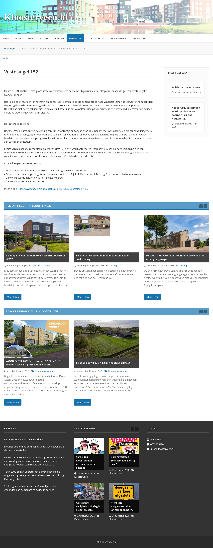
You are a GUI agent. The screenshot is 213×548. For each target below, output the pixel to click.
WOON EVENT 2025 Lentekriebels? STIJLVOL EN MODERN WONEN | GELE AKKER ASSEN (34, 362)
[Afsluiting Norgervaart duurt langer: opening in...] (124, 491)
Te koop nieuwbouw (45, 370)
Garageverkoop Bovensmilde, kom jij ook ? (123, 460)
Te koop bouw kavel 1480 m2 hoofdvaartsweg (103, 362)
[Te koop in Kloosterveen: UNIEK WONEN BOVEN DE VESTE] (36, 233)
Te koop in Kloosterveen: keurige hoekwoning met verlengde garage (176, 257)
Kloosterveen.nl (36, 17)
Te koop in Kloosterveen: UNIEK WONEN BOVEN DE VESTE (36, 257)
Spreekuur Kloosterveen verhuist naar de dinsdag (86, 462)
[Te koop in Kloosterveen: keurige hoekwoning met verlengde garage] (176, 233)
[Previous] (201, 206)
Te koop (46, 265)
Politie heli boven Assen (186, 87)
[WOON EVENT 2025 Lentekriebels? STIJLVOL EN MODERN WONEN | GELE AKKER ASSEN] (36, 339)
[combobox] (106, 58)
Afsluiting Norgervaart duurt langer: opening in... (122, 506)
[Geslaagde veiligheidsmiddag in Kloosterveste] (89, 491)
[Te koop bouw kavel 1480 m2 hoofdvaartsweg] (106, 339)
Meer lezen (13, 297)
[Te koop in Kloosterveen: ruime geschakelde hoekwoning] (106, 233)
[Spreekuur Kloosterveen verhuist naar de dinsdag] (89, 446)
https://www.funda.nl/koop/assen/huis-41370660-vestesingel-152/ (52, 188)
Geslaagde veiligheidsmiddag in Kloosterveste (88, 506)
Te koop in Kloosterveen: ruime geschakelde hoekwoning (102, 257)
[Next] (205, 206)
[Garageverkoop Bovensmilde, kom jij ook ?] (124, 446)
